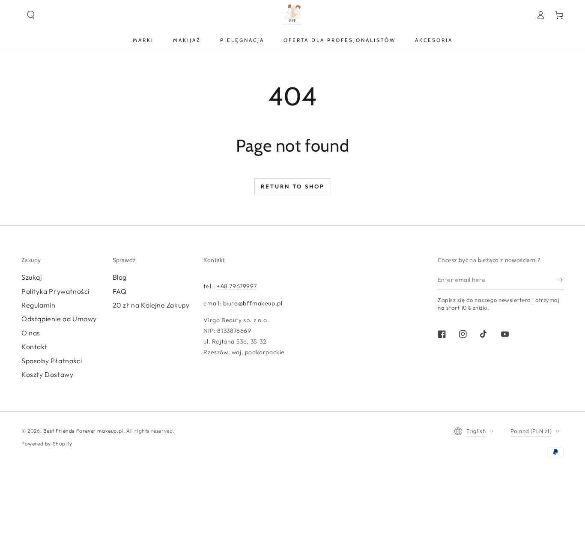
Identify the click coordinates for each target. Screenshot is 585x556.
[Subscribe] (561, 279)
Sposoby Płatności (51, 360)
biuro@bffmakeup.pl (253, 303)
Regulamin (38, 305)
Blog (120, 277)
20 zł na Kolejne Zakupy (151, 305)
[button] (30, 15)
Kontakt (34, 346)
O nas (30, 333)
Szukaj (31, 277)
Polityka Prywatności (55, 291)
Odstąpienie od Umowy (59, 318)
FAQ (120, 291)
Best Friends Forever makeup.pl (83, 430)
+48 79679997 (237, 286)
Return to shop (293, 186)
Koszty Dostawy (47, 374)
